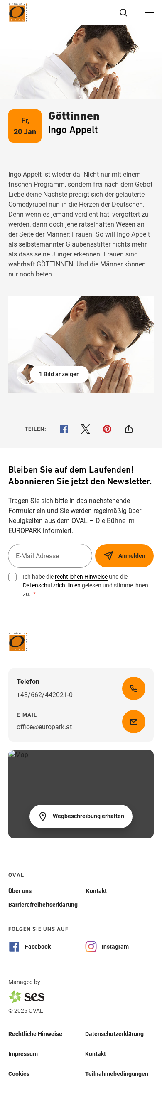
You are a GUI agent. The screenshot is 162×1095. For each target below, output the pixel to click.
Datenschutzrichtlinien (52, 585)
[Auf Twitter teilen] (85, 429)
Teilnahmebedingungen (116, 1073)
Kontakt (95, 1053)
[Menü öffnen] (149, 12)
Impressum (23, 1053)
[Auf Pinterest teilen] (107, 429)
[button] (54, 374)
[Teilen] (129, 429)
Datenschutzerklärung (114, 1033)
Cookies (18, 1073)
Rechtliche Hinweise (35, 1033)
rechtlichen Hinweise (81, 576)
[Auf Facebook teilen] (64, 429)
